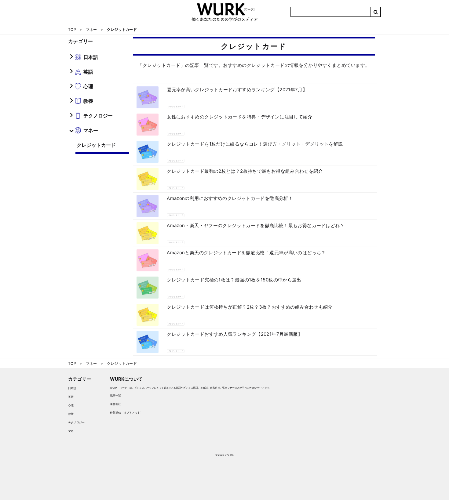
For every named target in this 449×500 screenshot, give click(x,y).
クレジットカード (96, 145)
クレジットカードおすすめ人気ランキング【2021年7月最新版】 (235, 334)
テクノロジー (76, 422)
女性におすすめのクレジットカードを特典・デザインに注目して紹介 (239, 117)
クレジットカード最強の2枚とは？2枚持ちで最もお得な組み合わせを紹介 (245, 171)
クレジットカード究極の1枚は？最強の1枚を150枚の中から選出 (234, 280)
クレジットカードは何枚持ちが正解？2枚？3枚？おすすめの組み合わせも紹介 (250, 307)
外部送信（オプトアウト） (126, 412)
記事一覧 (115, 395)
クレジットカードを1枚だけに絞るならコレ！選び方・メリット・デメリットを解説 (255, 144)
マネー (72, 431)
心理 (71, 405)
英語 (71, 396)
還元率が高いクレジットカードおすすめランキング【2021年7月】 (237, 89)
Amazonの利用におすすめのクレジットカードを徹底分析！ (230, 198)
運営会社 (115, 404)
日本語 (72, 388)
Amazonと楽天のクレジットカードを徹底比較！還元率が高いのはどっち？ (246, 252)
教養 (71, 413)
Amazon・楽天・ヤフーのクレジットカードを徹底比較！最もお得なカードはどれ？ (256, 225)
